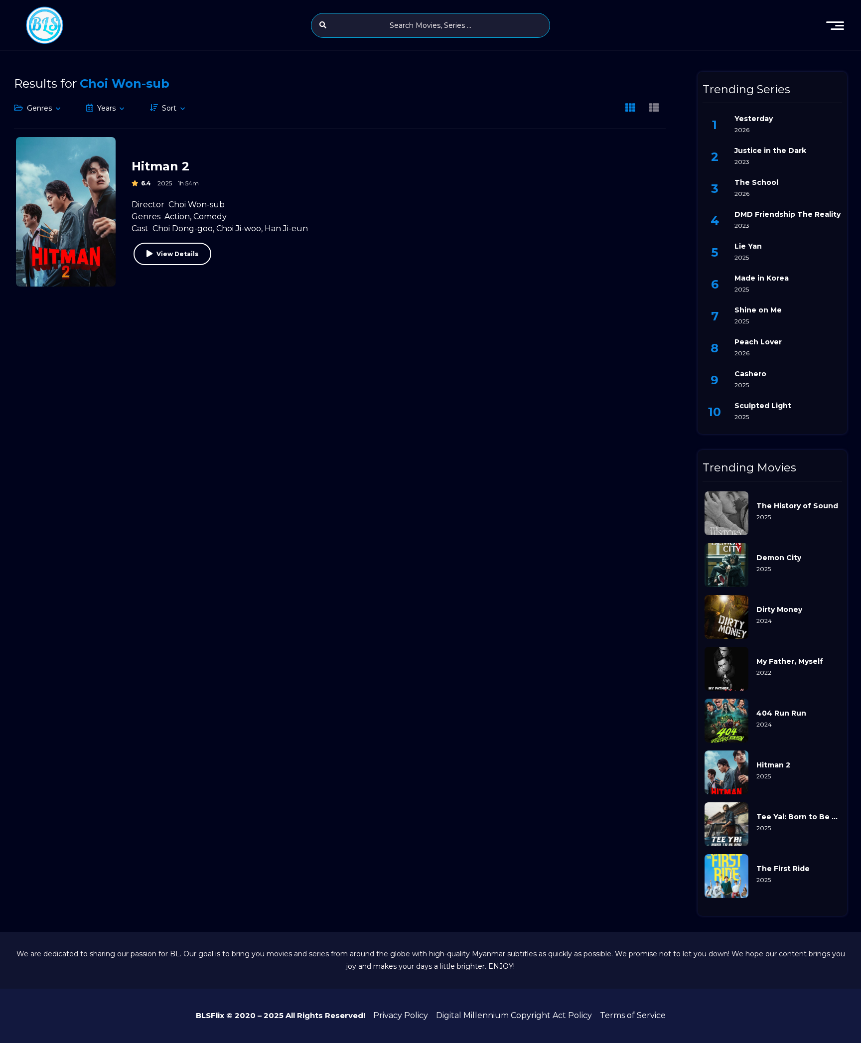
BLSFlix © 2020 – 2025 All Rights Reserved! (280, 1015)
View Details (177, 254)
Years (106, 108)
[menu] (835, 25)
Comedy (210, 216)
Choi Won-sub (196, 204)
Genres (39, 108)
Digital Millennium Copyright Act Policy (514, 1015)
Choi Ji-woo (238, 228)
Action (177, 216)
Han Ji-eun (286, 228)
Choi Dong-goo (182, 228)
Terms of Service (633, 1015)
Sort (169, 108)
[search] (323, 25)
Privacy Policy (400, 1015)
